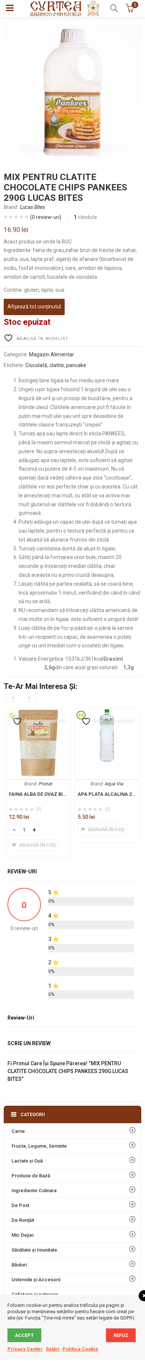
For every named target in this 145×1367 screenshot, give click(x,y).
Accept (24, 1335)
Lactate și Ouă (27, 1161)
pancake (76, 365)
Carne (18, 1131)
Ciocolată (36, 365)
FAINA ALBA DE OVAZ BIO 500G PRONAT (54, 794)
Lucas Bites (32, 207)
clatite (56, 365)
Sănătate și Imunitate (34, 1250)
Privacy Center (25, 1349)
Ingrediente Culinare (34, 1190)
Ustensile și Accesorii (36, 1279)
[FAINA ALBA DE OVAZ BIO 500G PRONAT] (38, 713)
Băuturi (19, 1265)
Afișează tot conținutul (34, 307)
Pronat (45, 783)
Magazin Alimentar (51, 354)
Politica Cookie (80, 1349)
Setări (52, 1349)
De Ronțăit (23, 1220)
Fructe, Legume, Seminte (39, 1146)
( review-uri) (45, 217)
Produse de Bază (31, 1175)
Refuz (120, 1335)
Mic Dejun (22, 1235)
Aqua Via (114, 783)
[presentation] (13, 698)
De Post (20, 1205)
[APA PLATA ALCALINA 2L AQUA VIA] (107, 713)
